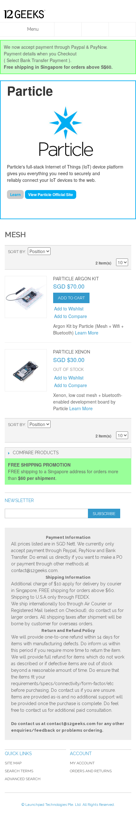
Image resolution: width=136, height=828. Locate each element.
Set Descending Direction (56, 252)
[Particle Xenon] (26, 370)
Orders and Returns (91, 771)
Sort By (16, 251)
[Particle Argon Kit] (26, 297)
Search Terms (19, 771)
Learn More (86, 332)
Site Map (13, 763)
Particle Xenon (71, 351)
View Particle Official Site (50, 194)
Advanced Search (22, 779)
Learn (15, 194)
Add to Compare (70, 316)
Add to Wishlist (68, 308)
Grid (112, 252)
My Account (82, 763)
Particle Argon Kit (76, 278)
